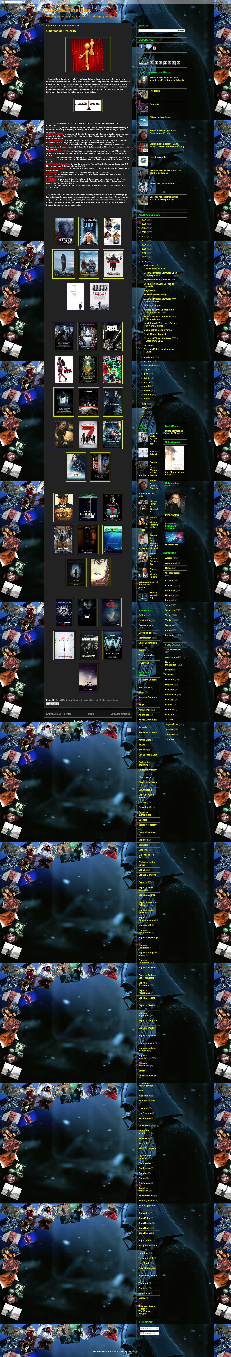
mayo (147, 382)
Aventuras (170, 563)
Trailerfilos (143, 663)
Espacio (142, 870)
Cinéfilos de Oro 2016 (61, 31)
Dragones (143, 850)
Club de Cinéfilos (67, 10)
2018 (144, 253)
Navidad (142, 1143)
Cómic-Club (144, 620)
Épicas (141, 1298)
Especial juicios (146, 1043)
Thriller (168, 620)
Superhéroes (171, 724)
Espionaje (170, 590)
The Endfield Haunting (155, 295)
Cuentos (142, 820)
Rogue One (149, 290)
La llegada (149, 345)
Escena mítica (145, 625)
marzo (147, 390)
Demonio (169, 679)
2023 (144, 232)
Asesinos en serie (147, 732)
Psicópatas (144, 1183)
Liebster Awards (158, 157)
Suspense (170, 610)
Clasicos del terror (147, 782)
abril (146, 386)
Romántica (170, 714)
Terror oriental (145, 1258)
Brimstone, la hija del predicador (154, 438)
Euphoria (154, 104)
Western (169, 625)
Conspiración (145, 807)
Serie (141, 650)
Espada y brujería (147, 875)
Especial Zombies (147, 1035)
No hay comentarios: (109, 700)
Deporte (169, 685)
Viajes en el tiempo (147, 1275)
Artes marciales (173, 650)
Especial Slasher (146, 1005)
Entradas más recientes (58, 714)
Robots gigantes (146, 1205)
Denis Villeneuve (146, 832)
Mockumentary (146, 1126)
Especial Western (147, 1028)
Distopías (143, 845)
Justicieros (144, 1096)
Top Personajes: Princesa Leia (159, 280)
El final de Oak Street (160, 117)
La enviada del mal (154, 451)
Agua (141, 705)
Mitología (169, 699)
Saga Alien (143, 1213)
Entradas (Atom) (94, 721)
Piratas (142, 1178)
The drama (155, 91)
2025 (144, 224)
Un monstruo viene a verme (158, 330)
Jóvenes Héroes (146, 1101)
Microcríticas (144, 638)
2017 (144, 257)
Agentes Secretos (147, 697)
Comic (168, 675)
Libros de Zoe (145, 633)
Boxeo (141, 745)
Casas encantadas (147, 755)
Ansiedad (143, 727)
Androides (143, 715)
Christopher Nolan (147, 770)
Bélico (168, 568)
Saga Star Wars (146, 1233)
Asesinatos (171, 657)
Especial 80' (144, 882)
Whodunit (143, 1283)
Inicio (91, 714)
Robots (169, 709)
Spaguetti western (147, 1245)
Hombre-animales (147, 1076)
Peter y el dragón (152, 305)
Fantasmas (170, 694)
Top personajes (146, 655)
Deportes (143, 840)
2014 (144, 408)
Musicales (143, 1138)
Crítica (141, 615)
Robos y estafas (146, 1200)
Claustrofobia (145, 790)
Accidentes (144, 687)
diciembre (149, 265)
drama (168, 630)
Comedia (169, 585)
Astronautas (144, 740)
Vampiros (170, 734)
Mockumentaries (146, 1118)
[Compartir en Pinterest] (57, 703)
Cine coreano (145, 777)
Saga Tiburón (145, 1240)
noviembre (150, 357)
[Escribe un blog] (50, 703)
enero (147, 399)
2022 (144, 236)
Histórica (169, 595)
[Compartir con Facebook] (55, 703)
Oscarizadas (144, 1163)
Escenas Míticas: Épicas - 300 (154, 558)
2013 (144, 412)
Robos (168, 704)
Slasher (169, 719)
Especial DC (144, 925)
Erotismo (169, 690)
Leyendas (143, 1108)
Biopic (168, 670)
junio (147, 378)
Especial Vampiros (147, 1020)
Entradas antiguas (120, 714)
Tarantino (143, 1253)
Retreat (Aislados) (153, 595)
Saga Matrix (144, 1218)
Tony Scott (143, 1263)
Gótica (141, 1071)
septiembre (150, 365)
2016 (144, 261)
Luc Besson (144, 1113)
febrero (148, 394)
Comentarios (148, 1333)
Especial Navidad (147, 968)
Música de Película (147, 643)
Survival (169, 729)
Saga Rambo (145, 1223)
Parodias (143, 1173)
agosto (148, 369)
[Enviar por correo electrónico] (47, 703)
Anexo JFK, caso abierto (162, 184)
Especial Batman (147, 895)
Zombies (142, 1288)
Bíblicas (142, 750)
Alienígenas (144, 710)
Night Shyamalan (147, 1148)
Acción (168, 558)
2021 (144, 240)
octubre (148, 361)
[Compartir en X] (52, 703)
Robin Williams (146, 1196)
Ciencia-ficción (172, 573)
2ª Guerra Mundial (147, 680)
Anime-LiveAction (147, 720)
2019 (144, 249)
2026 (144, 220)
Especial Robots (146, 998)
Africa (141, 692)
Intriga (168, 600)
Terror (168, 615)
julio (146, 374)
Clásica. (169, 580)
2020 (144, 245)
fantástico (170, 635)
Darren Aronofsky (147, 825)
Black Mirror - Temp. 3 (155, 334)
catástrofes (144, 1293)
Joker (141, 1091)
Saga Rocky (144, 1228)
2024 (144, 228)
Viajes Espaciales (147, 1268)
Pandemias (144, 1168)
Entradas (147, 1328)
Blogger (135, 1351)
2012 (144, 416)
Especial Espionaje (148, 937)
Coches (142, 802)
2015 (144, 404)
